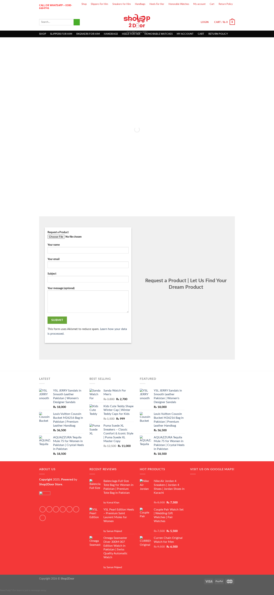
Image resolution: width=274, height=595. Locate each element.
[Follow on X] (63, 509)
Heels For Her (156, 4)
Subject (52, 273)
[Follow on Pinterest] (43, 518)
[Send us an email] (225, 11)
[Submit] (77, 22)
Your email (53, 259)
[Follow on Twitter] (219, 11)
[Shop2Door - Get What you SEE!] (137, 21)
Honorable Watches (179, 4)
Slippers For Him (99, 4)
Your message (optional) (61, 288)
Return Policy (226, 4)
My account (199, 4)
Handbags (140, 4)
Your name (54, 244)
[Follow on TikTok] (56, 509)
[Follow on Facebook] (206, 11)
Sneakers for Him (121, 4)
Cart (212, 4)
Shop (84, 4)
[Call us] (232, 11)
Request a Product (58, 232)
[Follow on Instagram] (212, 11)
